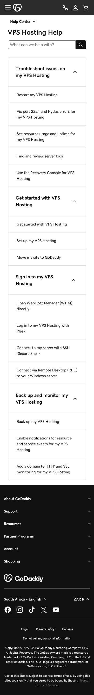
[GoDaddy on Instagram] (20, 612)
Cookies (67, 629)
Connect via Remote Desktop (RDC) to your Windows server (47, 373)
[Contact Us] (65, 7)
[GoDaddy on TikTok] (32, 612)
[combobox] (42, 45)
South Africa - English (22, 599)
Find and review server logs (40, 156)
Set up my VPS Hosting (36, 241)
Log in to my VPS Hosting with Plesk (43, 328)
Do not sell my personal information (47, 638)
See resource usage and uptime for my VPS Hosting (46, 136)
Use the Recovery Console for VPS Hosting (45, 175)
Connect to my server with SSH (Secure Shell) (43, 350)
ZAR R (79, 599)
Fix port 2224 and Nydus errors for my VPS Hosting (46, 114)
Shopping (12, 561)
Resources (12, 524)
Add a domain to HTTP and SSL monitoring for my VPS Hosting (43, 469)
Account (11, 549)
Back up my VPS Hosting (38, 421)
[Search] (81, 44)
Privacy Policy (45, 629)
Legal (24, 629)
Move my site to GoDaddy (39, 257)
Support (11, 511)
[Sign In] (75, 7)
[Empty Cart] (85, 7)
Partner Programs (19, 536)
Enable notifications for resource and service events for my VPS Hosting (44, 443)
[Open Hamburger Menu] (6, 8)
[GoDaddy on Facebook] (8, 612)
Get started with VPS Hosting (42, 224)
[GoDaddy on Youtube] (56, 612)
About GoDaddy (17, 499)
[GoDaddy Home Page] (24, 578)
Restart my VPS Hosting (37, 95)
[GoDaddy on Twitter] (44, 612)
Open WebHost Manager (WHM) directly (44, 306)
